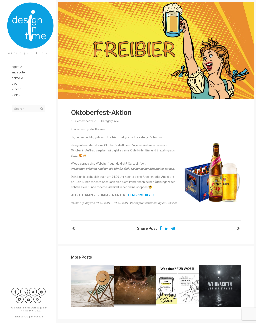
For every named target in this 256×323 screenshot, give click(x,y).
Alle (116, 121)
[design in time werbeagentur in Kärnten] (30, 25)
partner (16, 95)
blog (15, 83)
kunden (16, 89)
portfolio (17, 78)
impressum (37, 316)
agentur (17, 67)
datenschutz (21, 316)
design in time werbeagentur (30, 307)
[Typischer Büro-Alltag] (238, 228)
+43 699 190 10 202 (140, 195)
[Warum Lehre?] (73, 228)
